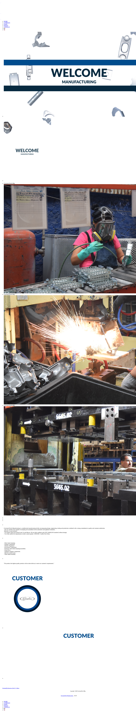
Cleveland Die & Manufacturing (67, 695)
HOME (6, 21)
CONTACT (7, 27)
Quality (5, 24)
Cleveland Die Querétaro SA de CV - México (10, 688)
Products (6, 25)
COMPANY (7, 22)
